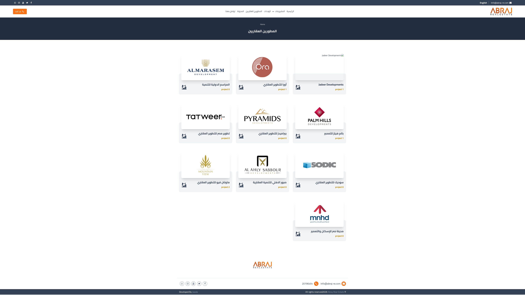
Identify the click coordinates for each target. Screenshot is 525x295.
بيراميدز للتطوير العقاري (272, 133)
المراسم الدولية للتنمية (216, 84)
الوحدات (267, 11)
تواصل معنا (230, 11)
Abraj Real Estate (336, 292)
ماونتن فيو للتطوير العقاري (213, 182)
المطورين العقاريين (254, 11)
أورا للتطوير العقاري (275, 84)
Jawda (195, 292)
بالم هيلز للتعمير (334, 133)
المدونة (240, 11)
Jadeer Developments (331, 84)
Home (262, 24)
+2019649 (307, 283)
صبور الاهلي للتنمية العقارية (270, 182)
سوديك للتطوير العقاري (329, 182)
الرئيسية (290, 11)
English (483, 3)
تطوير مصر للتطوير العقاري (214, 133)
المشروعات (280, 11)
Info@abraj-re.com (330, 283)
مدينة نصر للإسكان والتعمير (327, 231)
